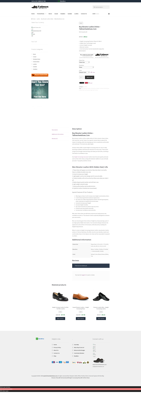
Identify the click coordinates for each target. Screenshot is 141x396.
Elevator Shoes (34, 103)
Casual (56, 13)
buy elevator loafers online (88, 88)
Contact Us (84, 13)
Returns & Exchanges (79, 350)
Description (55, 130)
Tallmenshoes (34, 104)
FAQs (55, 356)
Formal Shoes (40, 13)
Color (80, 70)
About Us (56, 350)
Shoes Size (81, 60)
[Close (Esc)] (1, 393)
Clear (93, 72)
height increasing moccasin (81, 157)
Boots (50, 13)
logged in (84, 275)
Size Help (76, 344)
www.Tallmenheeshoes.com (99, 364)
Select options (60, 318)
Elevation (81, 65)
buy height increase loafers (100, 88)
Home (33, 13)
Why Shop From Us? (79, 347)
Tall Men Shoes (34, 108)
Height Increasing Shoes (37, 106)
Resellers (76, 356)
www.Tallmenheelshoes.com (50, 376)
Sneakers (62, 13)
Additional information (58, 134)
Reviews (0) (55, 138)
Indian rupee (5, 391)
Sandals (70, 13)
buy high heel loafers (93, 90)
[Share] (5, 393)
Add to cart (90, 77)
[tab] (60, 130)
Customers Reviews (79, 353)
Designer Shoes (36, 59)
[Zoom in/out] (12, 393)
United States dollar (7, 389)
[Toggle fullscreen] (8, 393)
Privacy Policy (57, 347)
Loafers (76, 13)
